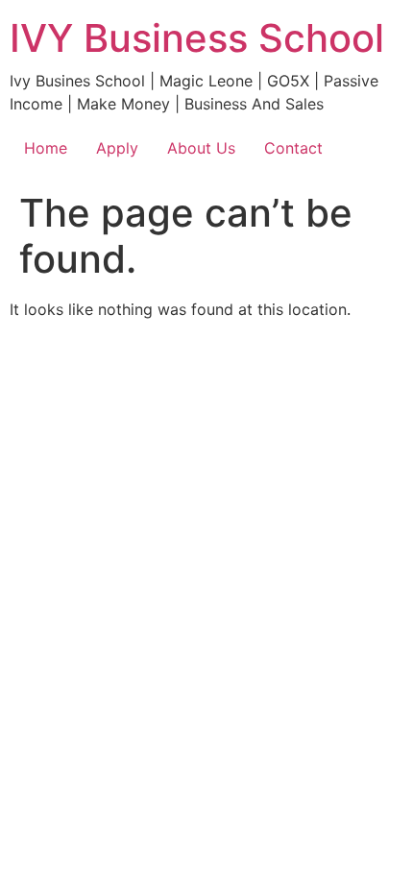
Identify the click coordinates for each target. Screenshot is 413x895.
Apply (117, 147)
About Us (201, 147)
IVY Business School (197, 37)
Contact (293, 147)
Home (45, 147)
